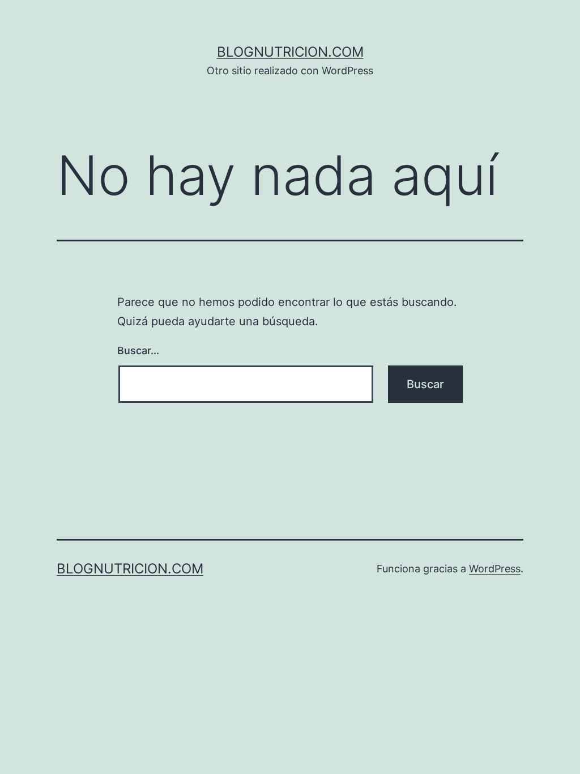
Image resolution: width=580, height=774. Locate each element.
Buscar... (138, 350)
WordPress (495, 569)
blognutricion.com (290, 52)
